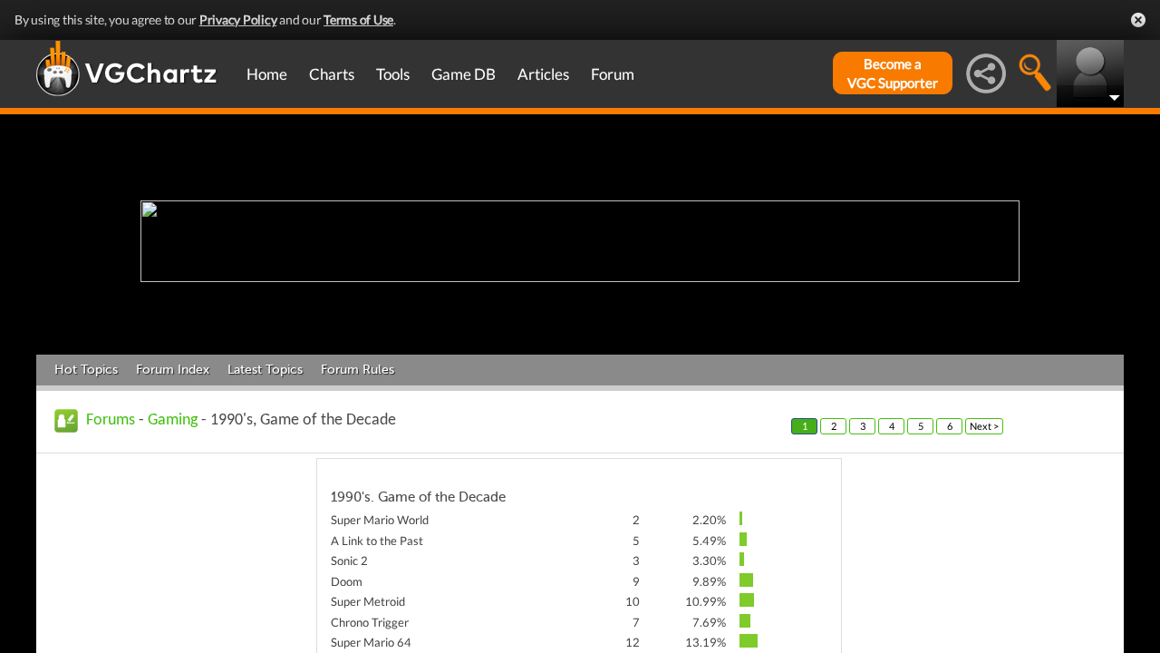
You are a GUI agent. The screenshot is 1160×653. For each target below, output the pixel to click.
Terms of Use (358, 19)
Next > (984, 426)
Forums (110, 420)
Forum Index (172, 369)
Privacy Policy (238, 19)
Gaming (173, 420)
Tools (393, 73)
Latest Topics (265, 369)
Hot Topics (86, 369)
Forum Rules (357, 369)
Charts (331, 73)
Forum (612, 73)
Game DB (463, 73)
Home (266, 73)
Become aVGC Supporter (892, 73)
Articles (543, 73)
